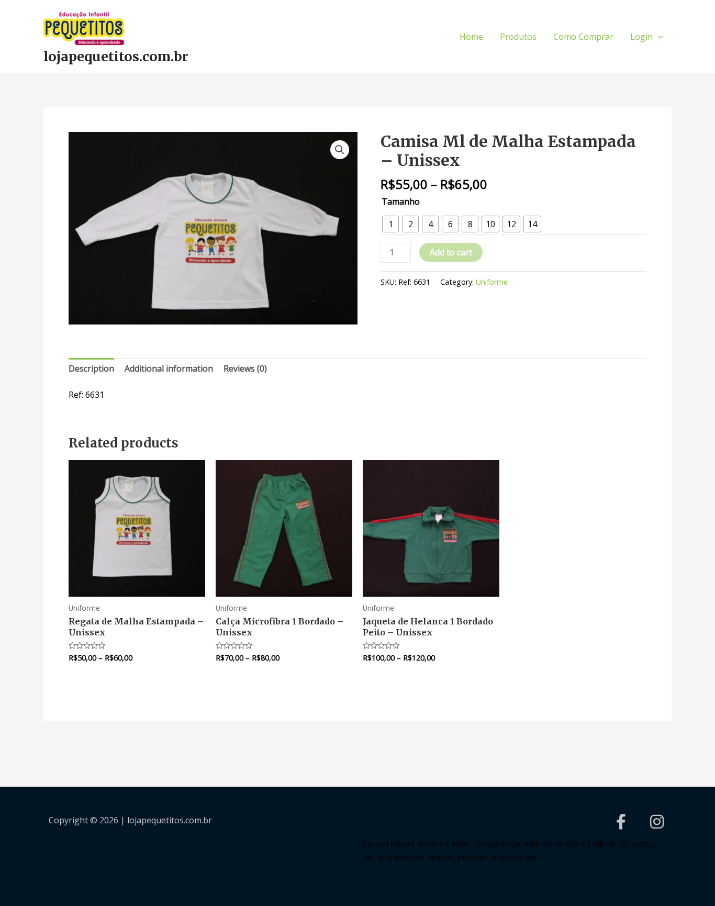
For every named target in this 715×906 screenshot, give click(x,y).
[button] (339, 149)
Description (91, 368)
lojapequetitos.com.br (115, 56)
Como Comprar (583, 36)
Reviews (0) (245, 368)
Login (641, 36)
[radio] (390, 224)
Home (471, 36)
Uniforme (492, 282)
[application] (658, 36)
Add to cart (451, 252)
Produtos (518, 36)
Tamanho (401, 201)
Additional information (169, 368)
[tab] (91, 369)
